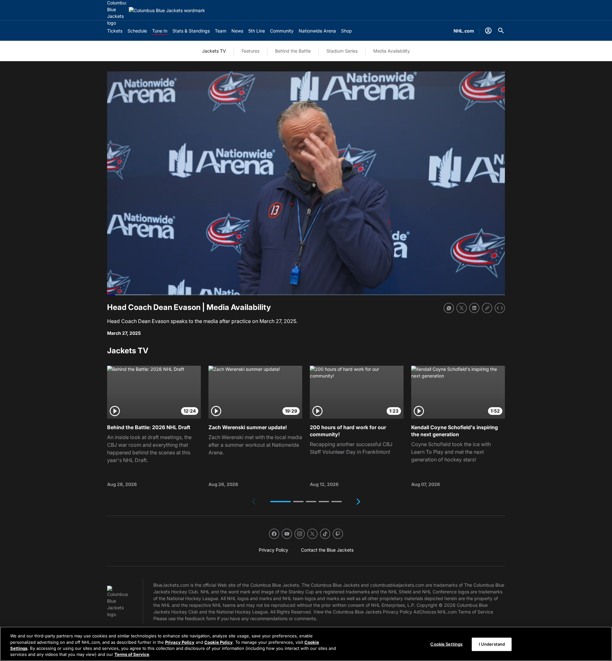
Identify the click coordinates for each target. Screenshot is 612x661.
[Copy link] (487, 308)
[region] (306, 644)
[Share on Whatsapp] (449, 308)
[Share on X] (461, 308)
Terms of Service (131, 654)
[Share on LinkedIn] (474, 308)
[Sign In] (488, 30)
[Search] (501, 30)
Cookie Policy (218, 641)
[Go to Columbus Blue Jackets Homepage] (167, 10)
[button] (280, 501)
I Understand (492, 644)
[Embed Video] (500, 308)
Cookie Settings (446, 644)
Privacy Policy (179, 641)
